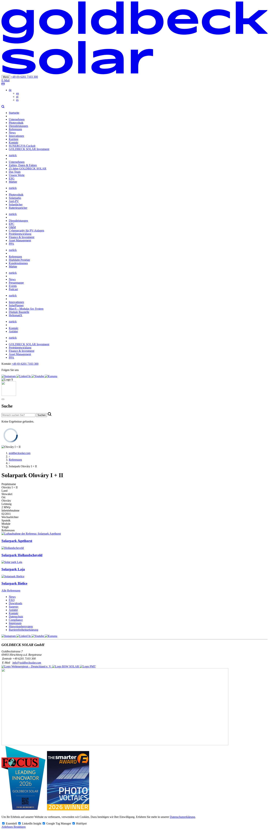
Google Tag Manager (59, 823)
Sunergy (13, 606)
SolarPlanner (16, 305)
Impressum (15, 623)
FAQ (12, 600)
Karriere (13, 139)
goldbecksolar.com (19, 453)
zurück (13, 155)
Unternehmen (17, 119)
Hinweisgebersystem (21, 626)
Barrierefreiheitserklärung (23, 629)
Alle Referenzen (10, 590)
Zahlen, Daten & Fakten (23, 165)
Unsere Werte (17, 175)
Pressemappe (16, 282)
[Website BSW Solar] (26, 666)
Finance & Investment (21, 237)
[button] (2, 106)
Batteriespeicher (18, 207)
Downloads (15, 603)
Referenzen (15, 129)
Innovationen (16, 135)
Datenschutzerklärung (182, 816)
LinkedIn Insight (32, 823)
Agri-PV (14, 201)
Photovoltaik (16, 122)
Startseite (14, 112)
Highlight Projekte (19, 259)
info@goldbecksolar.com (26, 662)
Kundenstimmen (18, 263)
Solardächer (16, 204)
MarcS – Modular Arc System (26, 308)
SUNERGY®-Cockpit (22, 145)
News (12, 132)
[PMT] (88, 666)
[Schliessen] (2, 399)
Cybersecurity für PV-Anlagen (26, 230)
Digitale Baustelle (19, 312)
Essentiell (12, 823)
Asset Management (20, 240)
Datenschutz (16, 616)
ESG (11, 178)
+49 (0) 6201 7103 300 (24, 76)
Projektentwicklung (20, 233)
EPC (11, 223)
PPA (11, 243)
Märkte (13, 181)
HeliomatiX (15, 315)
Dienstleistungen (18, 126)
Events (13, 285)
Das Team (14, 171)
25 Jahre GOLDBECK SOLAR (27, 168)
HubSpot (81, 823)
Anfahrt (13, 331)
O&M (12, 227)
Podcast (13, 289)
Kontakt (13, 142)
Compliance (16, 619)
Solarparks (15, 197)
